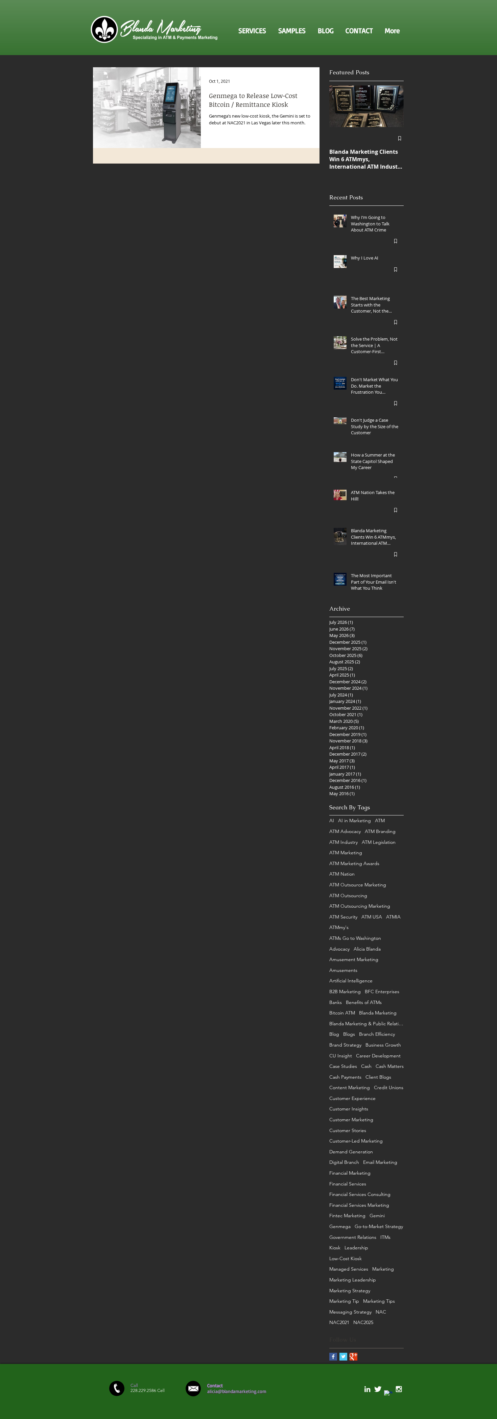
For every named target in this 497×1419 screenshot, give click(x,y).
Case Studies (343, 1066)
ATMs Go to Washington (355, 938)
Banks (335, 1002)
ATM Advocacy (345, 831)
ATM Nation (342, 874)
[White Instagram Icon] (399, 1389)
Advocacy (339, 949)
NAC (381, 1312)
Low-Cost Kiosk (345, 1258)
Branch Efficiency (377, 1034)
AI (331, 820)
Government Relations (352, 1237)
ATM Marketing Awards (354, 863)
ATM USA (371, 917)
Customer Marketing (351, 1120)
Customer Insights (348, 1109)
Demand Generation (351, 1152)
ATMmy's (339, 927)
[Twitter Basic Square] (343, 1357)
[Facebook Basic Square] (333, 1357)
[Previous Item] (340, 106)
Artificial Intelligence (351, 981)
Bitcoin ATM (342, 1013)
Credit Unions (388, 1087)
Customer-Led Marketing (356, 1141)
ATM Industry (343, 842)
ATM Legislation (379, 842)
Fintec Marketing (347, 1216)
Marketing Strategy (349, 1291)
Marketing (383, 1269)
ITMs (385, 1237)
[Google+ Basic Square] (353, 1357)
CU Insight (340, 1056)
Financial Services (347, 1184)
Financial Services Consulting (359, 1194)
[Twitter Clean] (378, 1389)
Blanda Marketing (378, 1013)
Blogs (349, 1034)
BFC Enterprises (382, 991)
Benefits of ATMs (364, 1002)
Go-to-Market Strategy (379, 1226)
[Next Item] (393, 106)
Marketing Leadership (352, 1280)
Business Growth (383, 1045)
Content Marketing (349, 1087)
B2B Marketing (345, 991)
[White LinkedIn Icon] (367, 1389)
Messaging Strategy (350, 1312)
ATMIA (393, 917)
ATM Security (343, 917)
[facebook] (388, 1394)
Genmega (340, 1226)
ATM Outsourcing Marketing (359, 906)
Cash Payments (345, 1077)
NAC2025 (363, 1322)
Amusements (343, 970)
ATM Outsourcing (348, 895)
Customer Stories (347, 1130)
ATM (380, 820)
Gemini (377, 1216)
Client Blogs (378, 1077)
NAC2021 (339, 1322)
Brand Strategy (345, 1045)
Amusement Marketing (353, 959)
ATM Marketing (345, 853)
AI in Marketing (354, 820)
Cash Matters (390, 1066)
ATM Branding (380, 831)
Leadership (356, 1248)
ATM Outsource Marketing (357, 885)
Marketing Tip (344, 1301)
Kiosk (334, 1248)
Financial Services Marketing (359, 1205)
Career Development (378, 1056)
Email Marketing (380, 1162)
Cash (366, 1066)
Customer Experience (352, 1098)
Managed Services (348, 1269)
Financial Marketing (350, 1173)
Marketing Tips (379, 1301)
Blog (334, 1034)
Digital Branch (344, 1162)
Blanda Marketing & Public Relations (366, 1024)
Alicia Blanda (367, 949)
